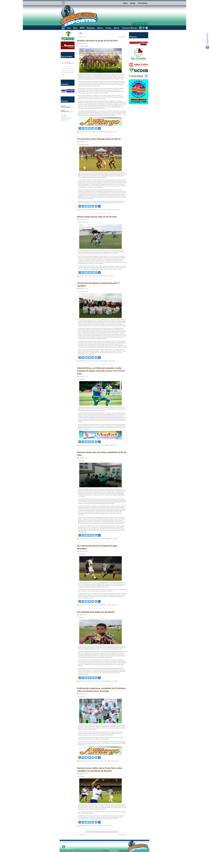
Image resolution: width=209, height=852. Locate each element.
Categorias (63, 105)
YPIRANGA (105, 209)
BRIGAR (97, 681)
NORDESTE (104, 681)
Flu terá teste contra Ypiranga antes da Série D (99, 139)
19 (67, 70)
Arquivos (63, 110)
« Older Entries (82, 36)
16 (62, 70)
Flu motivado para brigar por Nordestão (96, 612)
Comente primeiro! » (113, 131)
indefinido (104, 538)
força (102, 761)
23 (62, 72)
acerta (97, 445)
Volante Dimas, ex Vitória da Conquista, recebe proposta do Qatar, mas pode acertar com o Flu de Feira (101, 371)
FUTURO (99, 538)
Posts (63, 116)
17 (64, 70)
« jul (63, 76)
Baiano (97, 761)
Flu (96, 131)
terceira (105, 761)
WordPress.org (64, 119)
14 (71, 68)
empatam (96, 604)
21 (71, 70)
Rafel (98, 276)
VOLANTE (103, 445)
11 (65, 68)
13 (69, 68)
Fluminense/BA (88, 131)
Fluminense (88, 604)
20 (69, 70)
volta (101, 276)
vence (97, 825)
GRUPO (99, 131)
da (96, 361)
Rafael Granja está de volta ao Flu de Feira (97, 217)
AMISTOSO (98, 209)
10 (64, 68)
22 (73, 70)
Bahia (86, 825)
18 (65, 70)
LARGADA (101, 361)
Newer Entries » (122, 36)
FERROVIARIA (102, 604)
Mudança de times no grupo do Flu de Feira (97, 41)
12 (67, 68)
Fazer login (63, 115)
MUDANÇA (104, 131)
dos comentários (66, 118)
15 (73, 68)
